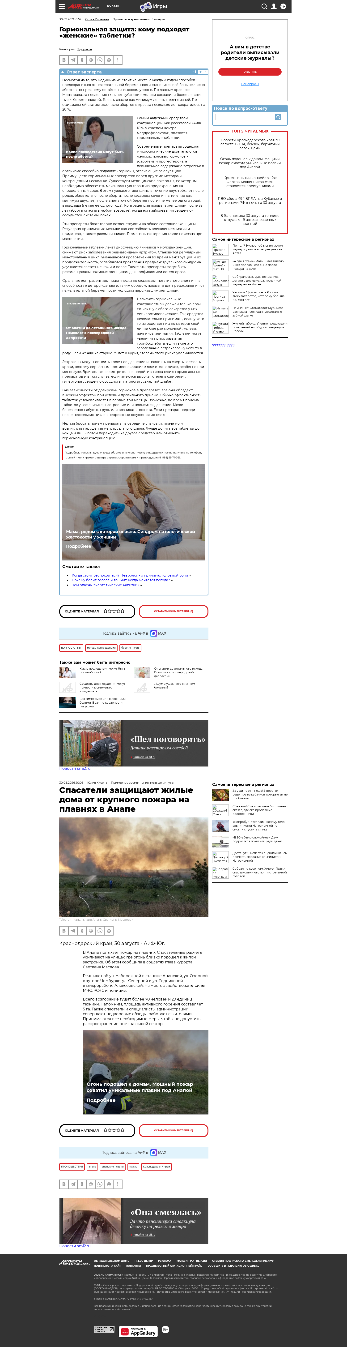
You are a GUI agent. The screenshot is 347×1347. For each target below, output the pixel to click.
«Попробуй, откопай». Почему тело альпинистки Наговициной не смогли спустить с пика (259, 825)
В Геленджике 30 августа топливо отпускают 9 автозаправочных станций (249, 220)
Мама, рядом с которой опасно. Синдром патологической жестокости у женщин (130, 534)
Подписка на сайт (107, 1265)
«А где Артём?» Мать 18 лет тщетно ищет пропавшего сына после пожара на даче (258, 264)
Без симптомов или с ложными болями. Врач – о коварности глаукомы (103, 702)
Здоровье (84, 49)
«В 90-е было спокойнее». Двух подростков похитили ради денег (257, 839)
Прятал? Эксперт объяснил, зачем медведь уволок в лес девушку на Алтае (258, 249)
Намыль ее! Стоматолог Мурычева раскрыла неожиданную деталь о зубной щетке (258, 311)
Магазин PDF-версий (192, 1260)
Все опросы (250, 84)
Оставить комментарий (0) (173, 611)
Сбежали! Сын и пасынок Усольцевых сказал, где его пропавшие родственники (260, 810)
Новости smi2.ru (75, 768)
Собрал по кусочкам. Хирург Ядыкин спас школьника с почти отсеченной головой (260, 872)
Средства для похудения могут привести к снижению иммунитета (102, 687)
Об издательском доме (111, 1260)
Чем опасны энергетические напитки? (105, 585)
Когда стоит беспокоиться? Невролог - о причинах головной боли (130, 575)
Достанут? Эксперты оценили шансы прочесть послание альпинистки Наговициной (260, 856)
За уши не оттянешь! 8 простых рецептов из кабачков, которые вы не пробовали (260, 794)
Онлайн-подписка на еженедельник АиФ (243, 1260)
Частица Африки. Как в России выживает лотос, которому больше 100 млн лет (258, 296)
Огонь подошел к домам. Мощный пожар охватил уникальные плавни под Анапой (250, 163)
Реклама (164, 1260)
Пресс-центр (144, 1260)
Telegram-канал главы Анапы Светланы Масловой (96, 919)
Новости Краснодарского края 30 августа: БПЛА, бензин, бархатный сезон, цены (250, 144)
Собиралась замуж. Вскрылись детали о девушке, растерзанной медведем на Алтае (257, 280)
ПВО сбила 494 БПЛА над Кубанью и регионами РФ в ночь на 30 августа (250, 201)
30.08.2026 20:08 (71, 782)
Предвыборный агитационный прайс (174, 1265)
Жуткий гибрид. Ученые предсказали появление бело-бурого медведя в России (260, 327)
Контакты (133, 1265)
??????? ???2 (223, 345)
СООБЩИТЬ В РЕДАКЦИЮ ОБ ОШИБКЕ (233, 1265)
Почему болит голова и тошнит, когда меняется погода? (121, 580)
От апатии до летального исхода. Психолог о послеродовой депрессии (178, 672)
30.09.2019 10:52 (70, 19)
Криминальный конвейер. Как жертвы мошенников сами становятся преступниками (250, 182)
